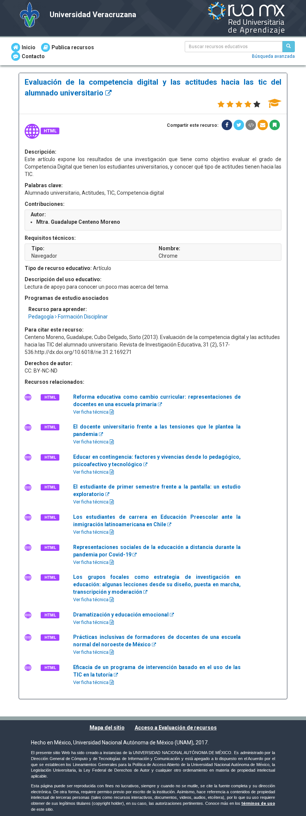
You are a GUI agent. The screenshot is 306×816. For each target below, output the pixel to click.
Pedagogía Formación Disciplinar (68, 317)
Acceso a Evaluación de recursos (176, 728)
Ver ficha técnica (91, 412)
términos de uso (258, 803)
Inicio (28, 47)
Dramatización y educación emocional (121, 615)
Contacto (33, 56)
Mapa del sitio (107, 728)
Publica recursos (72, 47)
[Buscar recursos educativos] (288, 46)
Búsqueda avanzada (273, 56)
